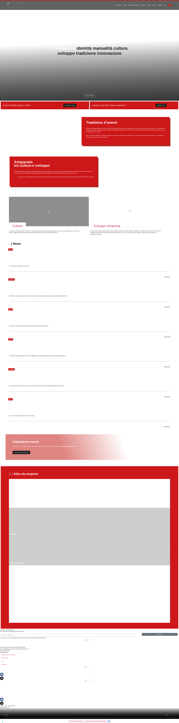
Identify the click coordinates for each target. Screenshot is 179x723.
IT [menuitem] (169, 5)
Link (2, 661)
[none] (170, 5)
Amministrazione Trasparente (8, 654)
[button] (165, 5)
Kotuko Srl (6, 707)
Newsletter (4, 664)
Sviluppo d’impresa (133, 5)
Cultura (125, 5)
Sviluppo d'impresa (107, 226)
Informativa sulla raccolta (76, 721)
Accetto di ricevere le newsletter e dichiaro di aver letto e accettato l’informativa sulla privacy (24, 637)
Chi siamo (118, 5)
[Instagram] (1, 678)
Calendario (143, 5)
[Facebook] (1, 674)
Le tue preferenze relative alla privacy (95, 721)
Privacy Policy (3, 705)
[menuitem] (170, 5)
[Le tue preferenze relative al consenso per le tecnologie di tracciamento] (2, 721)
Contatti (159, 5)
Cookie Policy (11, 705)
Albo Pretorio (4, 658)
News (148, 5)
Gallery (154, 5)
